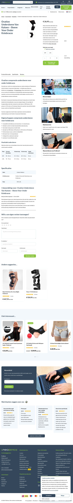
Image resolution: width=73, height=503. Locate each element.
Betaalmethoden (41, 457)
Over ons (41, 7)
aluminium (10, 90)
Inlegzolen (19, 7)
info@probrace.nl (5, 462)
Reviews (22, 74)
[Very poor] (2, 225)
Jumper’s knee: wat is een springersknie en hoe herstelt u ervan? (62, 473)
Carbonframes (18, 90)
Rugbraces (22, 483)
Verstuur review (30, 256)
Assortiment (8, 16)
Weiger (62, 495)
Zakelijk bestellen (48, 7)
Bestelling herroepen (24, 465)
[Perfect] (10, 225)
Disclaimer (40, 473)
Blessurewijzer (34, 6)
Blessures (27, 7)
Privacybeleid (41, 455)
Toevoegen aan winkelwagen (51, 62)
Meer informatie (52, 43)
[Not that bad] (4, 225)
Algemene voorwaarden (43, 453)
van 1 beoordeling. (67, 49)
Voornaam (3, 248)
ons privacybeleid (54, 490)
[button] (2, 285)
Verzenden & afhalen (24, 461)
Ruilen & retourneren (24, 463)
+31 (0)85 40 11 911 (5, 464)
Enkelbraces (22, 479)
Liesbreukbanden (23, 485)
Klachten (40, 471)
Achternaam (22, 248)
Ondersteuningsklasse (42, 461)
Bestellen (40, 459)
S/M (45, 52)
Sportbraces (4, 481)
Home (2, 16)
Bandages (14, 16)
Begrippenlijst (41, 463)
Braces (3, 7)
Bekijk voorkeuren (45, 498)
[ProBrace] (5, 2)
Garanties (40, 469)
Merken (3, 485)
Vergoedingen (41, 467)
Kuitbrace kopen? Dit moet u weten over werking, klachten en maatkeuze (63, 455)
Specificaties (15, 74)
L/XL (50, 52)
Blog (39, 477)
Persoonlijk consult (42, 465)
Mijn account (22, 459)
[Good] (8, 225)
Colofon (53, 500)
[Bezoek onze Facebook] (39, 485)
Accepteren (48, 495)
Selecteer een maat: (49, 48)
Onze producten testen (43, 475)
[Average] (6, 225)
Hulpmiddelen (11, 7)
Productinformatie (6, 74)
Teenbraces (22, 487)
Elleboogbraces (23, 481)
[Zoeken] (31, 2)
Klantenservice (53, 11)
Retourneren (61, 11)
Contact (21, 453)
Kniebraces (22, 477)
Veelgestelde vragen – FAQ (25, 467)
